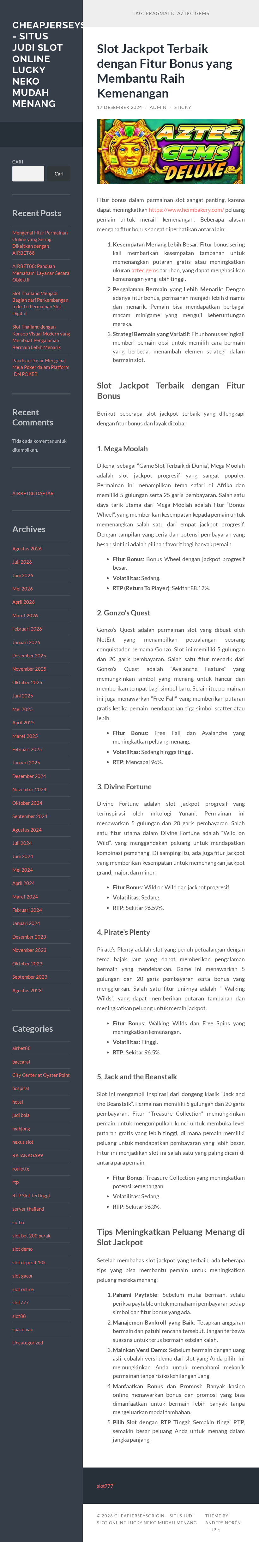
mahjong (21, 1128)
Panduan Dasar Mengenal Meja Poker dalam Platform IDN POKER (40, 367)
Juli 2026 (22, 562)
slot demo (22, 1249)
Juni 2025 (22, 695)
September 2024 (29, 816)
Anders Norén (223, 1522)
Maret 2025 (25, 736)
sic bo (18, 1222)
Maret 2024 (25, 896)
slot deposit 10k (29, 1262)
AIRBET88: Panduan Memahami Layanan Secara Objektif (40, 272)
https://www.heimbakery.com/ (186, 209)
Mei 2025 (22, 709)
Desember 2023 (29, 937)
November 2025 (29, 669)
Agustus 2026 (27, 548)
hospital (20, 1088)
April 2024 (23, 883)
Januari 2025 (26, 762)
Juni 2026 (22, 575)
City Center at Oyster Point (41, 1075)
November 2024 (29, 789)
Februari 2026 (27, 629)
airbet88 (21, 1048)
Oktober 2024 (27, 803)
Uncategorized (27, 1342)
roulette (20, 1168)
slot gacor (22, 1275)
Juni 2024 (22, 856)
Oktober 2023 (27, 963)
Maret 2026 (25, 615)
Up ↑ (215, 1529)
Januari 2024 (26, 923)
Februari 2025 (27, 749)
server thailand (28, 1209)
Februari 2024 (27, 910)
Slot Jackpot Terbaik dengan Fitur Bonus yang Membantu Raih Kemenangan (164, 70)
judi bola (21, 1115)
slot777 (20, 1302)
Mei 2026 (22, 588)
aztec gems (145, 270)
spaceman (22, 1329)
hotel (17, 1102)
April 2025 (23, 722)
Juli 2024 (22, 843)
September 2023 (29, 977)
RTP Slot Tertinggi (31, 1195)
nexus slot (22, 1142)
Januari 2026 (26, 642)
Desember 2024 (29, 776)
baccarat (21, 1062)
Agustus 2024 (27, 830)
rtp (15, 1182)
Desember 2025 (29, 655)
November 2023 (29, 950)
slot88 (19, 1316)
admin (158, 107)
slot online (23, 1289)
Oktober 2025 (27, 682)
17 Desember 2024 (119, 107)
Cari (17, 161)
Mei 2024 (22, 870)
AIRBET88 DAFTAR (33, 493)
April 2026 (23, 602)
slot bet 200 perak (31, 1235)
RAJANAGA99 (27, 1155)
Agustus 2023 (27, 990)
